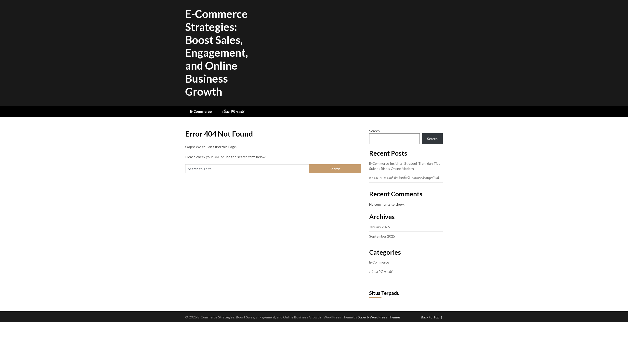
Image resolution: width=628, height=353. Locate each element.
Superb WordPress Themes (379, 317)
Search (374, 131)
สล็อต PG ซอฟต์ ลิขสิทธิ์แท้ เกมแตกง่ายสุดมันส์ (404, 178)
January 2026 (379, 227)
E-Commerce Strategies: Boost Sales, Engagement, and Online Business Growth (216, 52)
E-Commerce (201, 111)
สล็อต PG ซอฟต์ (233, 111)
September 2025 (382, 236)
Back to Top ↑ (432, 317)
